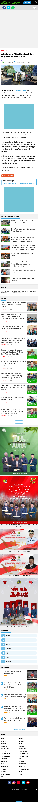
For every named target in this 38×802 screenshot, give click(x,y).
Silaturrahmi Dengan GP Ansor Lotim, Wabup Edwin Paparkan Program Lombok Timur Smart (19, 183)
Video (20, 771)
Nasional (4, 761)
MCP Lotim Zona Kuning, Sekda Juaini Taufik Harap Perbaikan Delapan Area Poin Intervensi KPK (12, 317)
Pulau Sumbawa (24, 769)
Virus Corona (5, 774)
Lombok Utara (23, 756)
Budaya (8, 644)
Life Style (4, 751)
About (10, 787)
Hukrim (8, 635)
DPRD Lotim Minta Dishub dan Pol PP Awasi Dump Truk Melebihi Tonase (13, 388)
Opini (2, 764)
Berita (4, 175)
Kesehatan (22, 748)
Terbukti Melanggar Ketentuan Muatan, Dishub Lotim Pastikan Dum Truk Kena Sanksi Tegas (12, 352)
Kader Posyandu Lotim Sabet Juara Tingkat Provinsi (13, 398)
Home (2, 50)
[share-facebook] (4, 7)
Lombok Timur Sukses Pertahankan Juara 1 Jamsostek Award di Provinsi (13, 305)
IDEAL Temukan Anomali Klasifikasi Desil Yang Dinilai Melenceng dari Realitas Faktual (13, 364)
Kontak (27, 787)
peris (20, 774)
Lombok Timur (5, 756)
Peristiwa (11, 175)
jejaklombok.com (20, 90)
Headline (8, 661)
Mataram (4, 759)
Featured (8, 648)
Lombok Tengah (24, 754)
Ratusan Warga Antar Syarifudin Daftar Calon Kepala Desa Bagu (12, 327)
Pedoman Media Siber (18, 787)
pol (2, 776)
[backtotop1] (36, 789)
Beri (2, 738)
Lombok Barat (5, 754)
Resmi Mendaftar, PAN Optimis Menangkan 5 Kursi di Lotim (14, 719)
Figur (7, 657)
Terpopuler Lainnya (19, 729)
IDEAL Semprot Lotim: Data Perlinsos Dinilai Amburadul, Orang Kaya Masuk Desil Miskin (13, 411)
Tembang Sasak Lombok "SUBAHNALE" (12, 672)
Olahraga (22, 761)
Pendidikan (4, 766)
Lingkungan (23, 751)
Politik (3, 769)
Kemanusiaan (5, 748)
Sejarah (8, 653)
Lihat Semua (19, 422)
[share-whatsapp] (13, 7)
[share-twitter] (8, 7)
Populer (27, 2)
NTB (20, 759)
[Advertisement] (19, 29)
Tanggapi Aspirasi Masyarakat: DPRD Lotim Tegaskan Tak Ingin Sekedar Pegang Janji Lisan (12, 376)
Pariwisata (22, 764)
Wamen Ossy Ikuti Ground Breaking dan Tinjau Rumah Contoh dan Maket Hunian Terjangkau (13, 340)
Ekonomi (8, 640)
